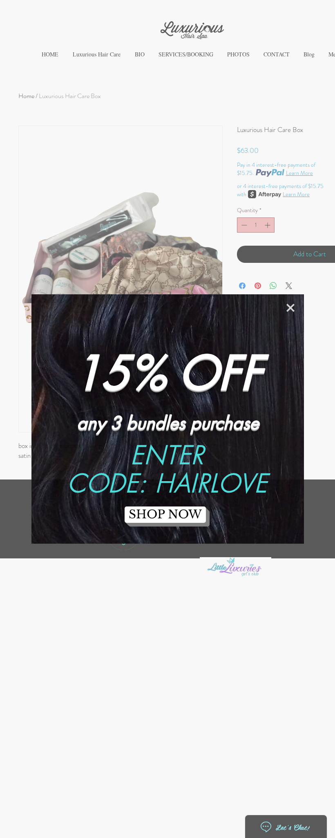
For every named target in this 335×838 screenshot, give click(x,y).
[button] (290, 308)
